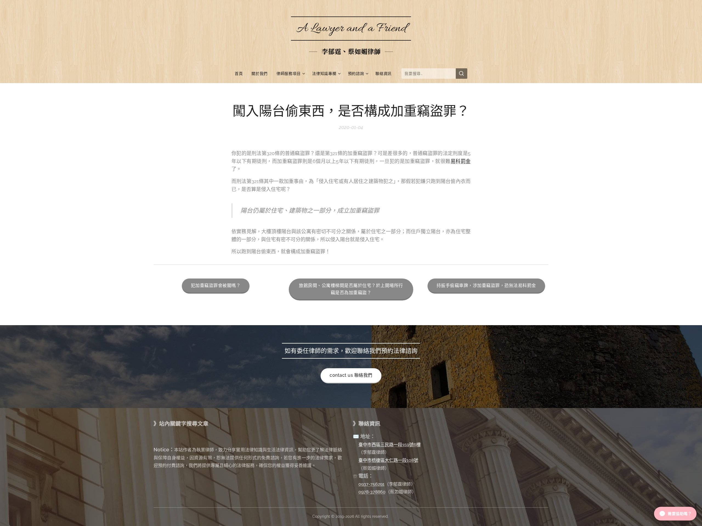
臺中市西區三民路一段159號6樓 (389, 444)
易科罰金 (461, 161)
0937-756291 (371, 484)
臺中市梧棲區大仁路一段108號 (388, 460)
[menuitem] (241, 73)
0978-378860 (372, 491)
